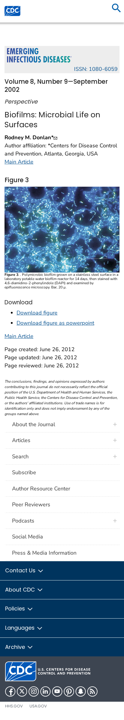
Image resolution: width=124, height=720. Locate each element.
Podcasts (23, 520)
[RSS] (92, 691)
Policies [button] (15, 608)
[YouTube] (57, 691)
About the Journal (33, 424)
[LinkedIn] (45, 691)
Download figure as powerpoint (55, 323)
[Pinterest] (69, 691)
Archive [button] (15, 647)
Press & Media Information (44, 552)
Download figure (37, 312)
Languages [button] (20, 627)
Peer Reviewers (31, 504)
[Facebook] (10, 691)
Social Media (27, 536)
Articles (21, 440)
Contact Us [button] (21, 570)
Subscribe (24, 472)
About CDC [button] (20, 589)
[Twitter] (22, 691)
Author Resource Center (41, 488)
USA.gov (38, 706)
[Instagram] (34, 691)
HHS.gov (14, 706)
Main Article (19, 161)
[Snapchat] (81, 691)
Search (20, 456)
